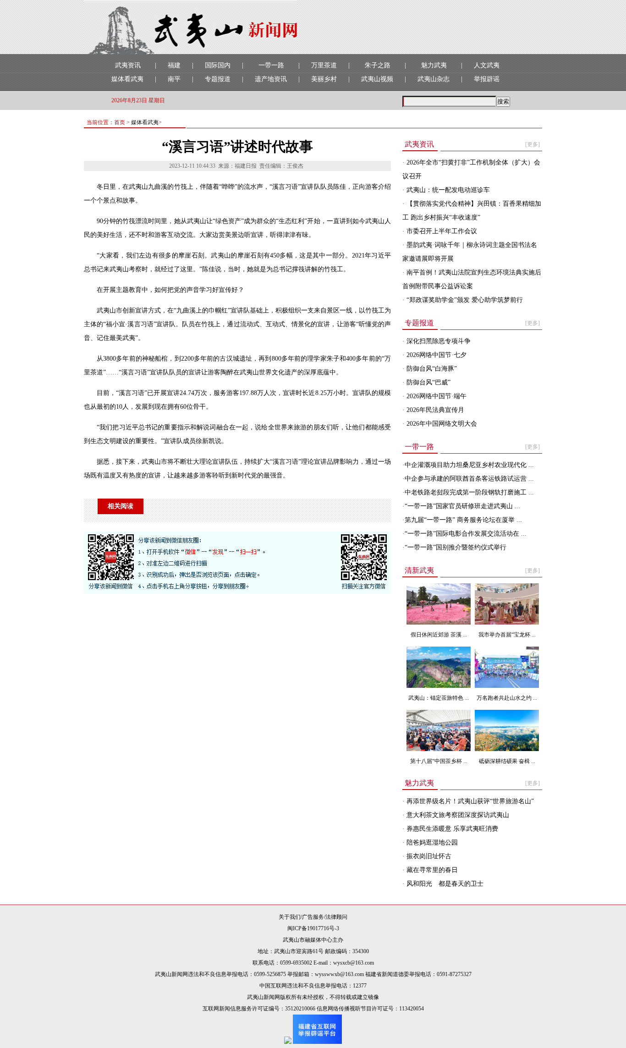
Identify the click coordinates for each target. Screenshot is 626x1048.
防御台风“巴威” (427, 382)
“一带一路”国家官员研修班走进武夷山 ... (462, 506)
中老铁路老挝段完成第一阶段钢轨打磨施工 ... (469, 492)
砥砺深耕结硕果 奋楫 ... (507, 761)
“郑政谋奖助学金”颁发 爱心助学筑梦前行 (464, 299)
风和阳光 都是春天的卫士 (444, 883)
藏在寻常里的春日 (431, 870)
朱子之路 (377, 65)
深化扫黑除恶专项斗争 (438, 341)
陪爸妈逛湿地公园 (431, 842)
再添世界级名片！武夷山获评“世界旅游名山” (469, 801)
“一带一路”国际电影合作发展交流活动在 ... (466, 533)
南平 (174, 79)
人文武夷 (487, 65)
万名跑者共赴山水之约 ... (507, 698)
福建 (174, 65)
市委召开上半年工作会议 (441, 231)
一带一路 (271, 65)
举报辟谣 (487, 79)
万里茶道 (324, 65)
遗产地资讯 (271, 79)
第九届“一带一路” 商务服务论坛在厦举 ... (463, 519)
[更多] (532, 144)
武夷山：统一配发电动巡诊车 (447, 190)
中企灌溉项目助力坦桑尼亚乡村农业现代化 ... (469, 464)
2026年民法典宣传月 (434, 409)
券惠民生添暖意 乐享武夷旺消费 (451, 828)
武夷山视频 (377, 79)
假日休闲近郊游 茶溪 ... (439, 634)
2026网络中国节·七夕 (436, 354)
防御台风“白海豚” (431, 368)
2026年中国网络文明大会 (441, 423)
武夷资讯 (128, 65)
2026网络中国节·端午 (436, 396)
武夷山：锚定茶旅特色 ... (438, 698)
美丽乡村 (324, 79)
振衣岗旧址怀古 (428, 856)
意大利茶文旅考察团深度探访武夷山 (457, 815)
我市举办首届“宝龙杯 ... (507, 634)
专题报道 (218, 79)
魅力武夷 (434, 65)
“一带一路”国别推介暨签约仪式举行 (455, 547)
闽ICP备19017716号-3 (313, 928)
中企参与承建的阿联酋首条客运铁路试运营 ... (469, 478)
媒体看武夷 (127, 79)
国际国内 (218, 65)
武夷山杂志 (433, 79)
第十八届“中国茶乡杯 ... (438, 761)
